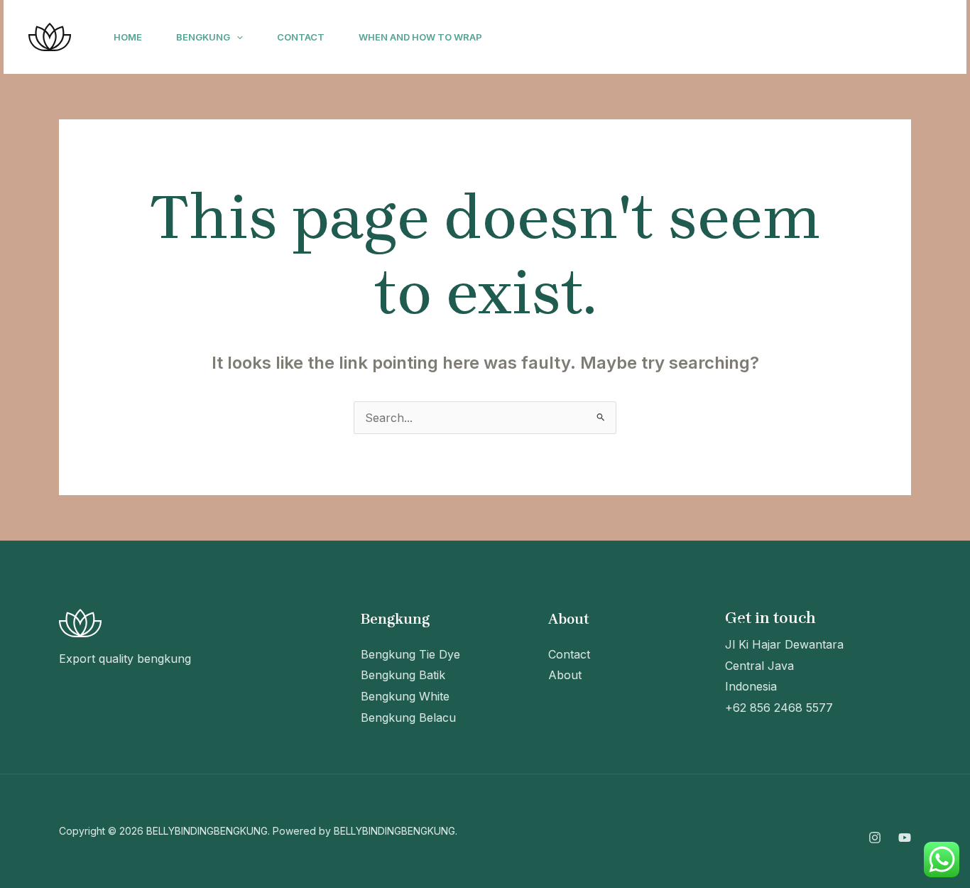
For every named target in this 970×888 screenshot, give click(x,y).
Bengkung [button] (203, 37)
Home (128, 37)
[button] (236, 37)
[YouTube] (797, 38)
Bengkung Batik (403, 675)
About (565, 675)
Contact (301, 37)
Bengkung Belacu (408, 717)
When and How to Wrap (420, 37)
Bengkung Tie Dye (410, 654)
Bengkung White (405, 696)
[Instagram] (765, 38)
